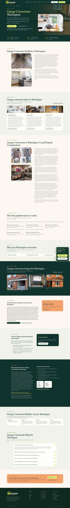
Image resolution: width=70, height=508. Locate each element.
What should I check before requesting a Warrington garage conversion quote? (35, 452)
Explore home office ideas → (31, 128)
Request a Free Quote (52, 477)
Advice (30, 498)
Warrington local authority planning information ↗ (20, 392)
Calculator (30, 495)
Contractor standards (56, 495)
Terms (59, 506)
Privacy (54, 506)
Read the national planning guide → (43, 389)
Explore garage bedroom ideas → (12, 128)
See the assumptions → (46, 309)
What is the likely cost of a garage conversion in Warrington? (35, 458)
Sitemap (62, 506)
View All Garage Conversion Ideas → (58, 103)
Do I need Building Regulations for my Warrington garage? (35, 461)
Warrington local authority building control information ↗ (21, 393)
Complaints (54, 498)
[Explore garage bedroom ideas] (16, 109)
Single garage (43, 495)
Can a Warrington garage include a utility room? (35, 445)
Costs (30, 493)
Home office (43, 498)
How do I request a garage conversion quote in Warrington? (35, 464)
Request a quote (55, 499)
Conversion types (43, 493)
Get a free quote (63, 255)
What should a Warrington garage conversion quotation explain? (35, 455)
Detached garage (43, 496)
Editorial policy (55, 496)
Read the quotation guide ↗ (43, 343)
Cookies (57, 506)
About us (54, 493)
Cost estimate (63, 258)
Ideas (30, 496)
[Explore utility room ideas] (54, 109)
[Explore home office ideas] (35, 109)
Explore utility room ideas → (50, 128)
